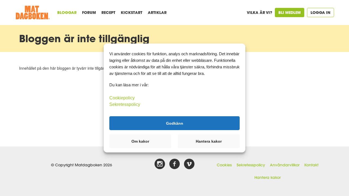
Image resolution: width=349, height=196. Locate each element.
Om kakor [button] (140, 141)
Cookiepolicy (122, 98)
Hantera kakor (267, 177)
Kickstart (131, 12)
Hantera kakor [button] (209, 141)
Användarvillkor (284, 165)
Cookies (224, 165)
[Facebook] (174, 164)
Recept (108, 12)
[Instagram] (159, 164)
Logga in (320, 12)
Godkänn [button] (174, 123)
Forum (89, 12)
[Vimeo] (189, 164)
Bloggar (67, 12)
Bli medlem (289, 12)
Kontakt (311, 165)
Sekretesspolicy (251, 165)
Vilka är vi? (259, 12)
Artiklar (157, 12)
